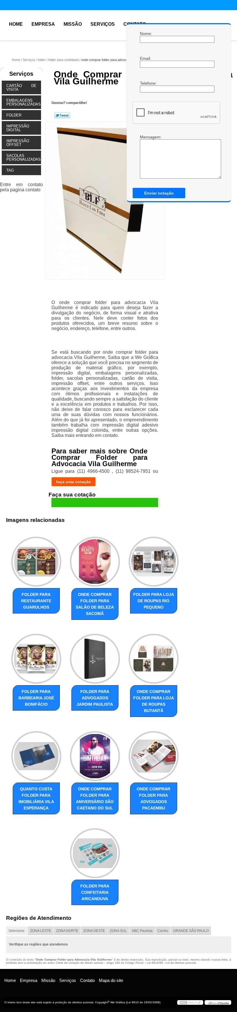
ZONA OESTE (94, 931)
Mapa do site (111, 980)
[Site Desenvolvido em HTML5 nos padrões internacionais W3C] (190, 1002)
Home (16, 24)
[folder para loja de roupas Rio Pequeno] (154, 559)
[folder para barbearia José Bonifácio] (36, 656)
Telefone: (145, 83)
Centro (163, 931)
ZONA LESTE (40, 931)
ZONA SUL (118, 931)
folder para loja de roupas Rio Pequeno (153, 600)
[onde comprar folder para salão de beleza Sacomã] (95, 559)
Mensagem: (145, 157)
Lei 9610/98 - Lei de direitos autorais (171, 962)
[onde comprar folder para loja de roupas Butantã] (154, 656)
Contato (87, 980)
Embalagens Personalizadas (23, 102)
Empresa (43, 24)
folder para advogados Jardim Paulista (95, 698)
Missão (73, 24)
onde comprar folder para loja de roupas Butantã (153, 701)
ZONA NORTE (67, 931)
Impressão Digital (17, 128)
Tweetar (62, 115)
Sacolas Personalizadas (23, 157)
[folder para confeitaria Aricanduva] (95, 850)
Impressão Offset (17, 143)
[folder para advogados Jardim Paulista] (95, 656)
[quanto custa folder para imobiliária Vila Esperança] (36, 753)
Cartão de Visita (21, 88)
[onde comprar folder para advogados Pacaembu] (154, 753)
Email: (145, 58)
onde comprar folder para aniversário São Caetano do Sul (95, 798)
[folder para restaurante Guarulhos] (36, 559)
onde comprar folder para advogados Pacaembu (153, 798)
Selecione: (16, 931)
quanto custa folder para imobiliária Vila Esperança (36, 798)
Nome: (145, 33)
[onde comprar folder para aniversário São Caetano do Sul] (95, 753)
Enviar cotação (159, 193)
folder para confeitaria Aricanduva (94, 892)
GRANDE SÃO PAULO (191, 931)
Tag (10, 170)
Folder (13, 115)
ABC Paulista (142, 931)
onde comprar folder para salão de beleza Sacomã (95, 604)
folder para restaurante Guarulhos (36, 600)
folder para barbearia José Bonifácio (36, 698)
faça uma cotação (73, 481)
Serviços (102, 24)
